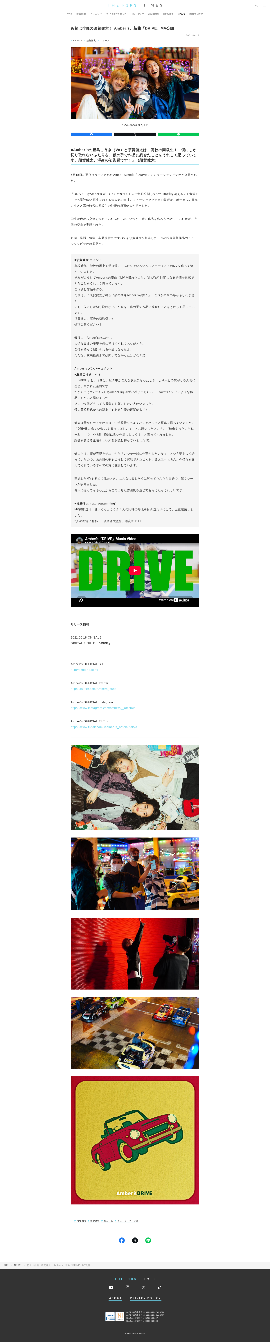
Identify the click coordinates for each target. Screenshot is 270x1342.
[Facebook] (91, 134)
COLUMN (153, 14)
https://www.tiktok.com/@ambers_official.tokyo (104, 727)
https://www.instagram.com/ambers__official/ (103, 708)
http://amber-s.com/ (84, 669)
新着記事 (81, 14)
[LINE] (178, 134)
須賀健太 (91, 40)
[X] (135, 134)
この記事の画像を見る (135, 125)
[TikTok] (159, 1287)
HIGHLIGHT (137, 14)
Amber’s (77, 40)
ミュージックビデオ (127, 1221)
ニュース (104, 40)
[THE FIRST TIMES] (135, 5)
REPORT (168, 14)
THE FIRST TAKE (116, 14)
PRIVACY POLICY (145, 1298)
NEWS (181, 14)
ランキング (96, 14)
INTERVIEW (196, 14)
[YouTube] (111, 1287)
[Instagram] (127, 1287)
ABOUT (115, 1298)
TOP (69, 14)
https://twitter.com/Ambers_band (94, 688)
